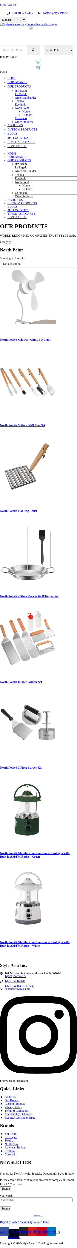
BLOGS (12, 206)
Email (4, 1184)
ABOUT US (15, 199)
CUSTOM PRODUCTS (22, 203)
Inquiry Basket (8, 56)
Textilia (19, 174)
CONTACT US (17, 217)
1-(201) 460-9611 (15, 981)
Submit (5, 1188)
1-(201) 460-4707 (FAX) (19, 986)
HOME (11, 153)
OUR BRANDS (17, 156)
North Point (22, 182)
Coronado (21, 192)
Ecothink (20, 178)
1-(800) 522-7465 (15, 976)
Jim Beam (21, 163)
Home (26, 185)
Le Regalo (21, 167)
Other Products (24, 196)
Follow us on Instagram (14, 1080)
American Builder (25, 171)
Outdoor (27, 189)
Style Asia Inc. (8, 4)
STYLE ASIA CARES (21, 213)
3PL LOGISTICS (18, 210)
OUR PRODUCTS (19, 160)
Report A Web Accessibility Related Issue (25, 1222)
